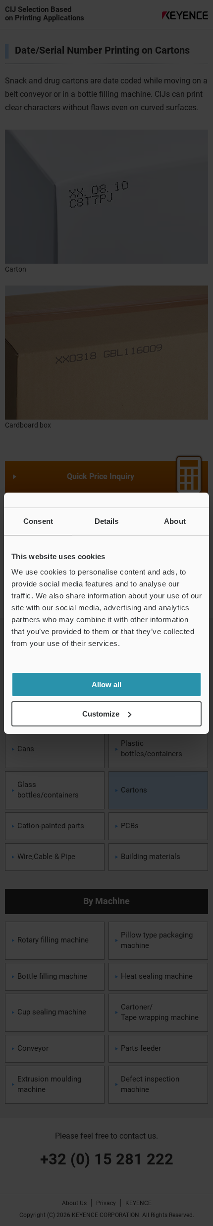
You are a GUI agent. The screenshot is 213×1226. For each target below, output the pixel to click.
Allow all (106, 684)
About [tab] (175, 521)
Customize (100, 714)
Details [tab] (107, 521)
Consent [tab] (38, 521)
